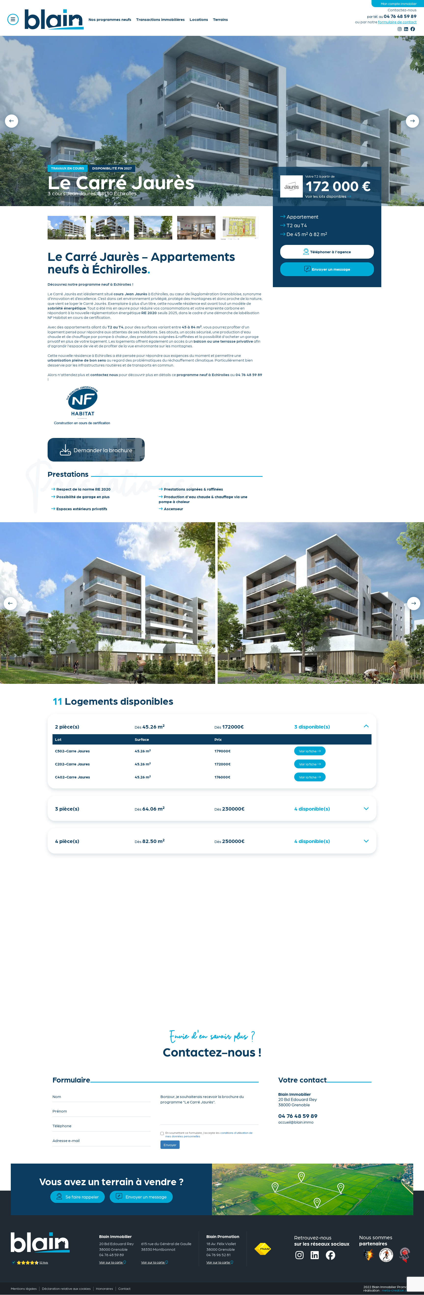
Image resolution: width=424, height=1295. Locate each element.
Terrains (220, 19)
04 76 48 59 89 (392, 16)
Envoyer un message (146, 1196)
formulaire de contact (397, 21)
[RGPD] (162, 1133)
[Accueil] (54, 19)
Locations (199, 19)
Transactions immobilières (160, 19)
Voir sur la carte (111, 1262)
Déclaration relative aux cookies (66, 1288)
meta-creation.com (396, 1290)
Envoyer (170, 1145)
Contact (124, 1288)
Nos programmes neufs (110, 19)
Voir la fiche (308, 751)
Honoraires (104, 1288)
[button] (107, 603)
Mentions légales (24, 1288)
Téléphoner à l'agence (330, 251)
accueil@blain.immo (296, 1122)
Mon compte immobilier (399, 3)
